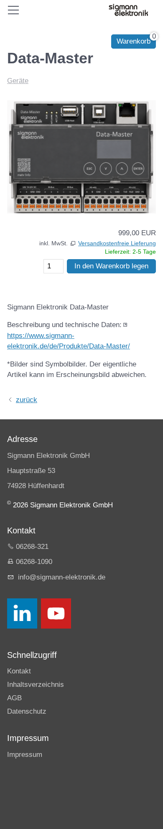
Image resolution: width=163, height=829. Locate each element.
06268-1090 (34, 562)
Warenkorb (133, 41)
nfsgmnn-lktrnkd (61, 577)
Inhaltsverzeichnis (35, 685)
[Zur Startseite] (128, 10)
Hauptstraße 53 (31, 471)
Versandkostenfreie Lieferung (117, 243)
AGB (14, 698)
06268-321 (32, 547)
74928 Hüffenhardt (35, 486)
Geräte (17, 81)
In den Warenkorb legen (111, 266)
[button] (22, 613)
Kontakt (19, 671)
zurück (26, 400)
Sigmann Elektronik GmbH (48, 456)
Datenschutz (26, 711)
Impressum (24, 755)
